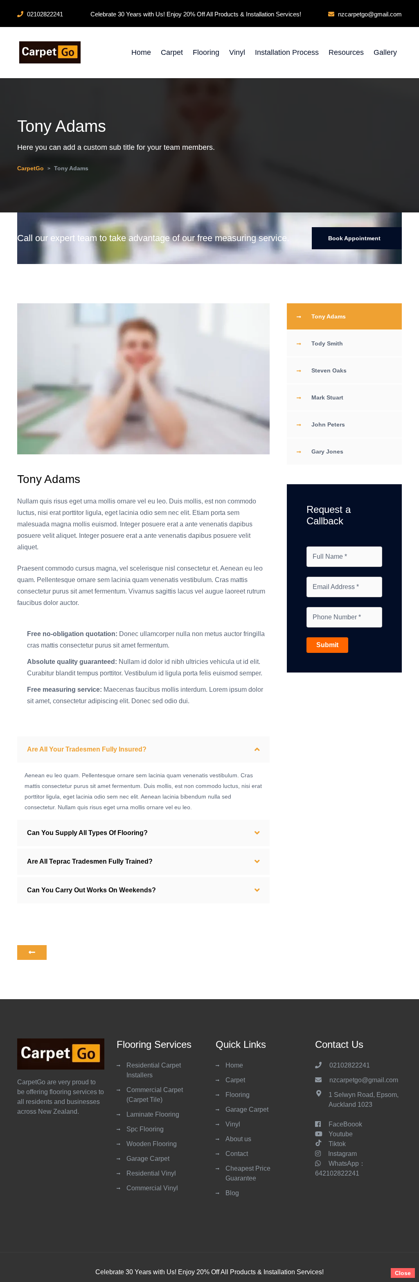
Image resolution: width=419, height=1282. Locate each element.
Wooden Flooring (151, 1143)
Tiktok (337, 1143)
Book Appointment (354, 238)
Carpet (172, 52)
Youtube (341, 1134)
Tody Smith (327, 343)
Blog (232, 1192)
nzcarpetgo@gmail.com (363, 1080)
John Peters (328, 424)
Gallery (385, 52)
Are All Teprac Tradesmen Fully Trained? (90, 861)
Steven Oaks (329, 370)
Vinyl (237, 52)
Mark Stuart (327, 397)
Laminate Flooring (152, 1114)
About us (238, 1138)
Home (141, 52)
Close (403, 1273)
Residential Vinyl (151, 1173)
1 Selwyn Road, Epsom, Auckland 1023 (364, 1099)
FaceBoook (345, 1124)
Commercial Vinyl (152, 1188)
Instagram (342, 1153)
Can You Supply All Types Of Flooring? (87, 832)
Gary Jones (327, 451)
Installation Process (287, 52)
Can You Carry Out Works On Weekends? (91, 890)
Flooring (206, 52)
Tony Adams (328, 316)
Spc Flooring (145, 1129)
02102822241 (350, 1065)
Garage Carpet (147, 1158)
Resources (346, 52)
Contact (236, 1153)
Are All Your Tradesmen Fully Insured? (86, 749)
